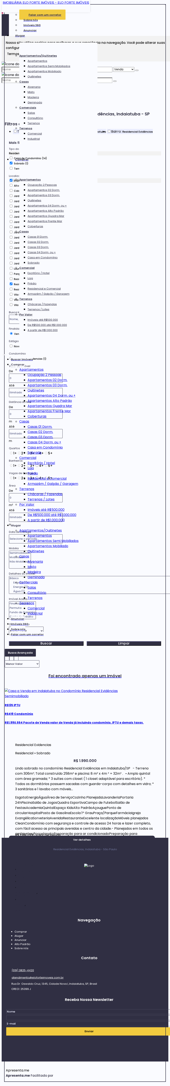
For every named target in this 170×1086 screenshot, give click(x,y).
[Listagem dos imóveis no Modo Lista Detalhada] (11, 657)
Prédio (32, 283)
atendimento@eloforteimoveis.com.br (38, 978)
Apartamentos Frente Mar (45, 221)
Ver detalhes (82, 840)
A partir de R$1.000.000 (43, 330)
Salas (31, 113)
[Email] (89, 885)
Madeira (33, 97)
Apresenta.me (17, 1070)
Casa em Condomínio (43, 257)
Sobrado (34, 263)
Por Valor (26, 315)
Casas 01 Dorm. (38, 237)
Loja (30, 278)
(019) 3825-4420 (23, 970)
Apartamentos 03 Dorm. (44, 195)
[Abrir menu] (4, 354)
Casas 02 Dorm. (38, 242)
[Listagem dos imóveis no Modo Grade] (7, 657)
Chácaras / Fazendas (42, 304)
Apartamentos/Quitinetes (38, 56)
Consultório (35, 118)
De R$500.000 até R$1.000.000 (47, 325)
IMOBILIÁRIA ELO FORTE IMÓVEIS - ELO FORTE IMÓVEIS (46, 2)
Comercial (35, 134)
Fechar (165, 4)
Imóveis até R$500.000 (43, 320)
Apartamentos (37, 61)
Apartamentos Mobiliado (44, 71)
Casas (24, 82)
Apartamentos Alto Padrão (46, 211)
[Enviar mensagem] (136, 70)
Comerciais (27, 108)
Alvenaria (34, 87)
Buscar (46, 643)
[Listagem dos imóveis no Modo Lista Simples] (16, 657)
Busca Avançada (20, 653)
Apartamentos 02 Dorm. (44, 190)
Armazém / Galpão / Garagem (48, 294)
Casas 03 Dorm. (38, 247)
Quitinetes (34, 76)
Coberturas (35, 226)
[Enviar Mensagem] (115, 81)
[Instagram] (89, 901)
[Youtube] (89, 909)
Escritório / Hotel (39, 273)
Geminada (35, 102)
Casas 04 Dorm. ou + (42, 252)
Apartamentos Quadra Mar (46, 216)
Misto (31, 92)
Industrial (34, 139)
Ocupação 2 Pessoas (42, 185)
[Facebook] (89, 893)
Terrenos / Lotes (38, 309)
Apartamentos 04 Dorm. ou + (47, 206)
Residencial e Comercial (44, 289)
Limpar (124, 643)
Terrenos (34, 123)
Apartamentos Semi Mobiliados (49, 66)
